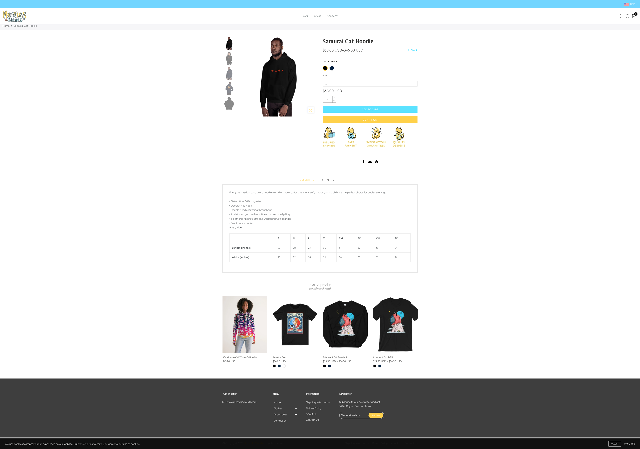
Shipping (328, 179)
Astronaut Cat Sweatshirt (335, 357)
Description (308, 179)
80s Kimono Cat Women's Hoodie (239, 357)
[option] (277, 76)
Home (317, 16)
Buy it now (370, 119)
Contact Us (312, 419)
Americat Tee (279, 357)
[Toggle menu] (296, 408)
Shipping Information (318, 402)
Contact (332, 16)
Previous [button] (245, 76)
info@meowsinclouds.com (241, 402)
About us (311, 414)
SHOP (305, 16)
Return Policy (313, 408)
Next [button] (309, 76)
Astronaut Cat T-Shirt (383, 357)
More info (629, 443)
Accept (614, 443)
